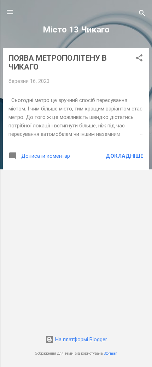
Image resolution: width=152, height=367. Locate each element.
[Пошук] (142, 14)
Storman (110, 353)
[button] (139, 59)
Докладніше (125, 156)
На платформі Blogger (80, 339)
